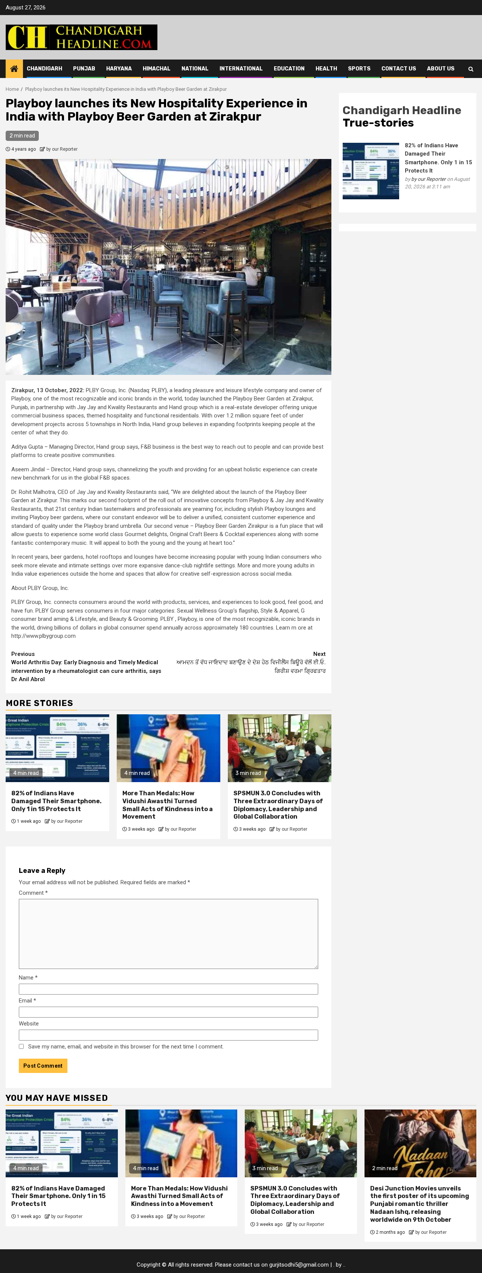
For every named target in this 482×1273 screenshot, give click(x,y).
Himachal (157, 69)
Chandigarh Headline (402, 110)
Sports (359, 69)
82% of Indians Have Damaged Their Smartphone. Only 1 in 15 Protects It (56, 801)
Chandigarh (44, 69)
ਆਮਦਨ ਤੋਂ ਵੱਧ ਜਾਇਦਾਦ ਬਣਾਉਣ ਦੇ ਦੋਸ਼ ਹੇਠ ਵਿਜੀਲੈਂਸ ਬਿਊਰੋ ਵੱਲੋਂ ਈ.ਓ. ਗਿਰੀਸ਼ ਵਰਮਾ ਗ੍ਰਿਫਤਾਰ (251, 662)
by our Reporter (62, 149)
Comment (33, 892)
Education (289, 69)
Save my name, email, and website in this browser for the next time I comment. (126, 1046)
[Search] (471, 69)
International (241, 69)
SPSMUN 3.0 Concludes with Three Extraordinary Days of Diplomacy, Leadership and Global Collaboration (278, 805)
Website (29, 1023)
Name (28, 977)
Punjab (84, 69)
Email (27, 1000)
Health (326, 69)
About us (441, 69)
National (195, 69)
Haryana (119, 69)
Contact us (398, 69)
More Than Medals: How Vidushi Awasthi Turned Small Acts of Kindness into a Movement (167, 805)
